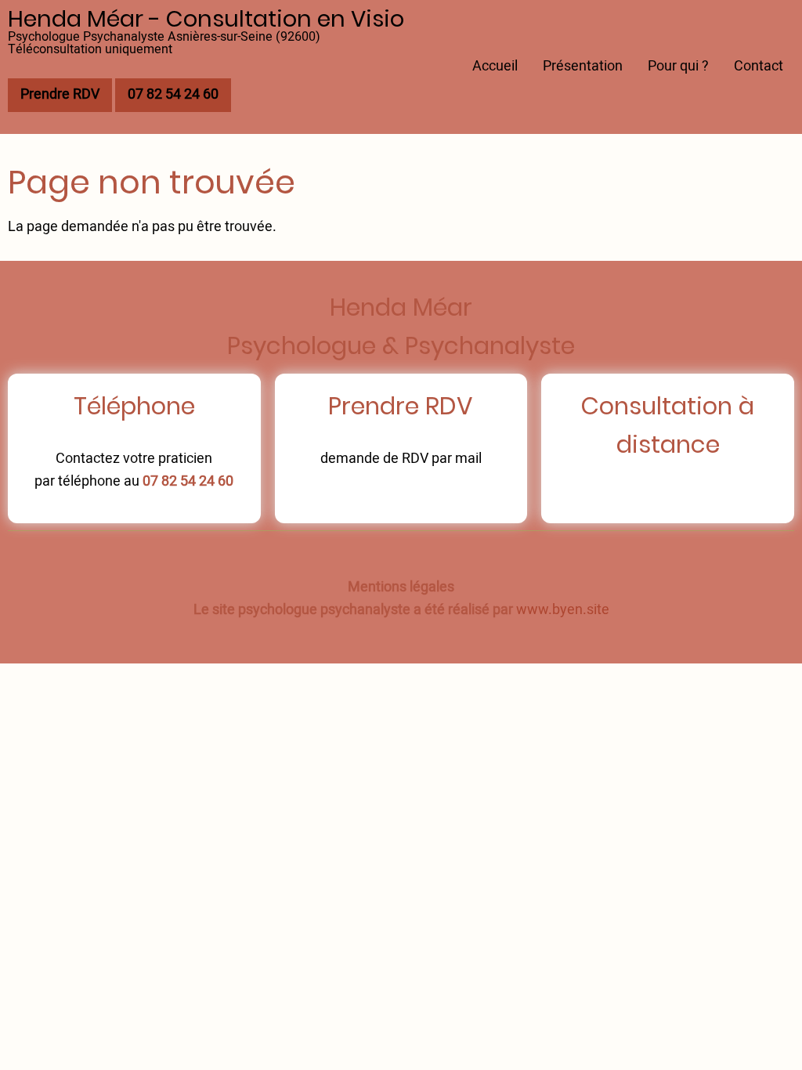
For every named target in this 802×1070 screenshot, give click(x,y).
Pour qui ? (678, 66)
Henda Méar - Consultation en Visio (206, 18)
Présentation (583, 66)
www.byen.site (562, 609)
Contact (758, 66)
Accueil (495, 66)
